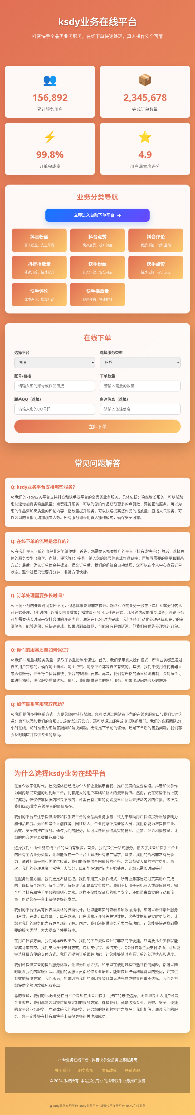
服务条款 (85, 1070)
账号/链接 (22, 376)
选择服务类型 (111, 352)
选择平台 (21, 352)
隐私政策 (109, 1070)
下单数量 (107, 376)
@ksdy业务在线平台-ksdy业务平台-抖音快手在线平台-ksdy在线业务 (97, 1106)
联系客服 (132, 1070)
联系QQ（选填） (28, 399)
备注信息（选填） (115, 399)
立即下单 (97, 426)
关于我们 (62, 1070)
